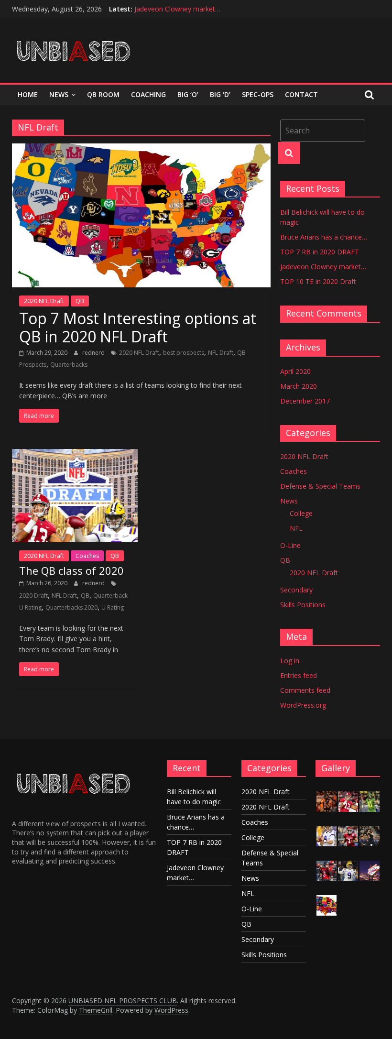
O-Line (290, 545)
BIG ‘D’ (220, 94)
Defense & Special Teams (320, 486)
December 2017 (305, 400)
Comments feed (305, 690)
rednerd (94, 353)
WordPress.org (303, 705)
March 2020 (298, 386)
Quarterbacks (68, 365)
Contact (301, 94)
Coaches (87, 556)
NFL (296, 528)
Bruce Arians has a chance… (323, 236)
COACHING (148, 94)
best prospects (183, 353)
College (301, 513)
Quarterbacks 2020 (71, 607)
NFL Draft (220, 353)
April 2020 (295, 371)
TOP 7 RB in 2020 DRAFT (319, 251)
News (58, 94)
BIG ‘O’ (187, 94)
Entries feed (298, 675)
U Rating (112, 607)
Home (28, 94)
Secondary (296, 589)
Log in (289, 660)
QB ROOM (103, 94)
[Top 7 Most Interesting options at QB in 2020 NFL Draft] (141, 149)
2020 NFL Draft (44, 301)
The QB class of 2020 (71, 570)
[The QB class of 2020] (75, 454)
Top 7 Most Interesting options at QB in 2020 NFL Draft (137, 327)
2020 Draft (33, 595)
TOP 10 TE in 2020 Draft (318, 281)
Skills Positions (303, 604)
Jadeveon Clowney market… (177, 8)
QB (80, 301)
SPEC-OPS (257, 94)
